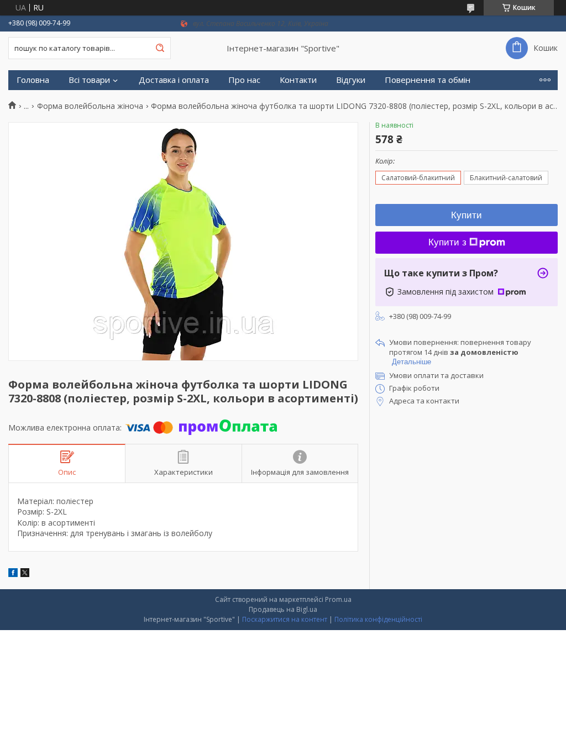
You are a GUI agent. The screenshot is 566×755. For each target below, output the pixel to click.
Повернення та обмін (427, 80)
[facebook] (13, 574)
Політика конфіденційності (378, 619)
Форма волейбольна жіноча (90, 106)
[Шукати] (160, 48)
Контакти (298, 80)
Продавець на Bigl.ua (283, 609)
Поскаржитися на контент (284, 619)
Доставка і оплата (174, 80)
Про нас (244, 80)
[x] (24, 574)
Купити (466, 215)
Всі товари (89, 80)
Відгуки (350, 80)
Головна (33, 80)
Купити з (447, 242)
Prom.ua (338, 599)
